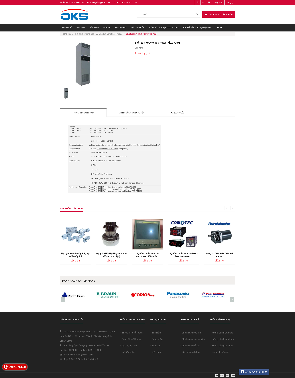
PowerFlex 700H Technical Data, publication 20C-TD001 (112, 187)
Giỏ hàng (156, 351)
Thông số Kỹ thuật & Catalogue (163, 28)
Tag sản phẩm (177, 112)
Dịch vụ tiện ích (129, 345)
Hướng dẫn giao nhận (221, 345)
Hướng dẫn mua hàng (221, 332)
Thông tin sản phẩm (83, 112)
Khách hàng (120, 28)
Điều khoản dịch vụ (190, 351)
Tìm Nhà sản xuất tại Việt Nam (197, 28)
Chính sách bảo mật (191, 332)
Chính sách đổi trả (190, 345)
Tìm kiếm (156, 332)
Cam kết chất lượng (131, 339)
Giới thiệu (81, 28)
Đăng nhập (218, 2)
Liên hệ (219, 28)
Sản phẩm (94, 28)
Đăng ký (230, 2)
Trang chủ (67, 28)
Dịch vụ (106, 28)
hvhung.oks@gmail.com (100, 2)
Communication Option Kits (148, 145)
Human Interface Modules (107, 149)
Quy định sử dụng (219, 351)
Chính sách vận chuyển (131, 112)
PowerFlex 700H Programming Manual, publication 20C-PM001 (115, 191)
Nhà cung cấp (137, 28)
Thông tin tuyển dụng (132, 332)
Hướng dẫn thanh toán (222, 339)
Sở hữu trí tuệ (128, 351)
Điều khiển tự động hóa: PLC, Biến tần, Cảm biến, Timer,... (98, 34)
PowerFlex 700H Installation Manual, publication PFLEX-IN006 (115, 189)
